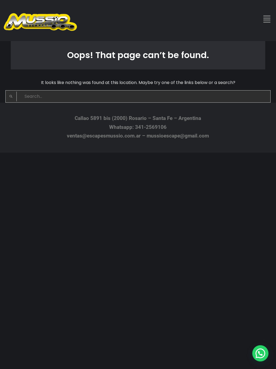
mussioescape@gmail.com (178, 136)
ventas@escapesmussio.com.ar (104, 136)
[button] (267, 19)
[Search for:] (138, 96)
